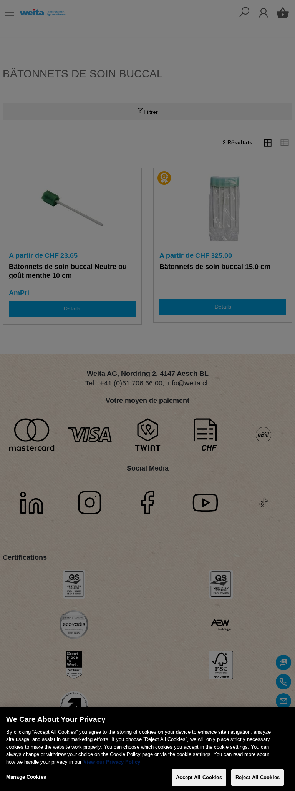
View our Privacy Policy (111, 762)
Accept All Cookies (199, 777)
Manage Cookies (26, 777)
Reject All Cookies (257, 777)
